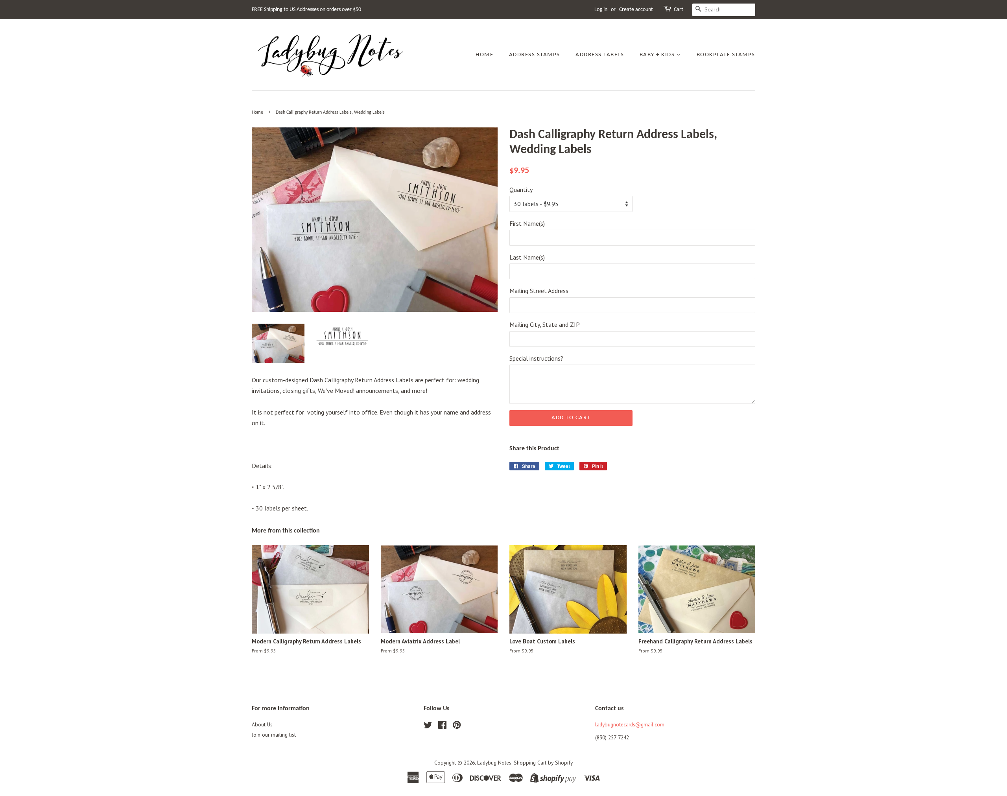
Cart (678, 10)
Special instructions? (536, 358)
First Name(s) (527, 223)
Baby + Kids (658, 55)
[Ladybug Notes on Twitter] (428, 726)
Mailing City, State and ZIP (544, 324)
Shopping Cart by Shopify (543, 762)
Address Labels (599, 55)
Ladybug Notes (494, 762)
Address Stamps (534, 55)
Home (484, 55)
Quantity (521, 189)
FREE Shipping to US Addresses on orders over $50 (306, 10)
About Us (262, 724)
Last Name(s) (527, 257)
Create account (636, 10)
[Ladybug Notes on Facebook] (442, 726)
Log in (600, 10)
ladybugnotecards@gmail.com (629, 724)
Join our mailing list (274, 734)
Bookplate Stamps (726, 55)
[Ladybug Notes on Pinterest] (456, 726)
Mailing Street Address (538, 291)
